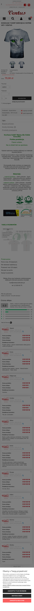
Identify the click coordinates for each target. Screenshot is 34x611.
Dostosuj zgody (17, 595)
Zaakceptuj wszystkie (17, 600)
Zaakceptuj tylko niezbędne (17, 591)
